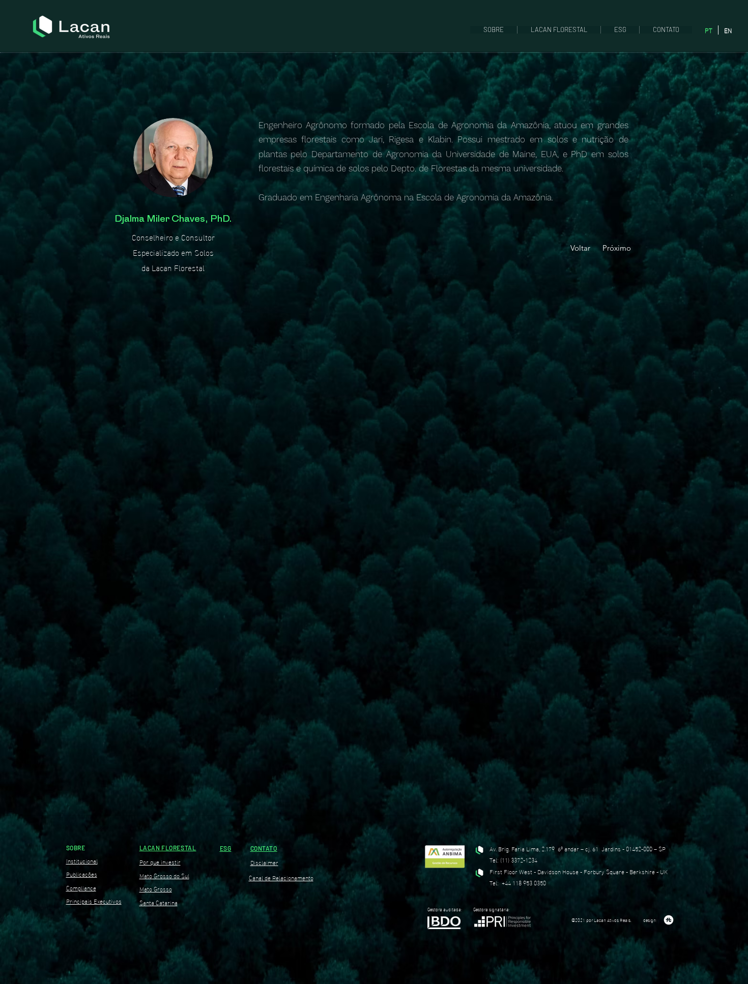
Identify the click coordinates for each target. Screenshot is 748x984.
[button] (493, 30)
